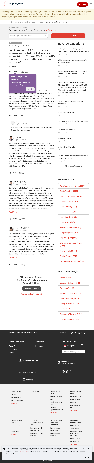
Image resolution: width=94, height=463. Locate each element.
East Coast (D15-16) (67, 288)
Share (25, 72)
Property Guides (16, 397)
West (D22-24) (65, 309)
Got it (30, 89)
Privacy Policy (24, 451)
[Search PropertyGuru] (83, 352)
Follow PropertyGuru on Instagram (71, 332)
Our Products (13, 349)
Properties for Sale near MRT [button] (36, 429)
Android (29, 332)
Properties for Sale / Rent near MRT (36, 422)
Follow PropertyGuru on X (82, 333)
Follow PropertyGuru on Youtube (75, 332)
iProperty (28, 380)
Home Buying (68, 212)
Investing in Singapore (70, 227)
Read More (13, 212)
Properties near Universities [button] (55, 429)
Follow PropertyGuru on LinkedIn (78, 332)
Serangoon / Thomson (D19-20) (71, 314)
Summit (28, 372)
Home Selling (67, 222)
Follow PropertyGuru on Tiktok (84, 333)
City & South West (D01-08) (70, 298)
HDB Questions (68, 207)
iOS (37, 332)
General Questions (69, 201)
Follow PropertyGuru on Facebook (67, 332)
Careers (12, 353)
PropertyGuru (16, 391)
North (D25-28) (65, 278)
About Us (12, 346)
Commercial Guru (28, 360)
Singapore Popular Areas (75, 421)
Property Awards (66, 362)
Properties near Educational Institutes (56, 422)
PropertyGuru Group (16, 341)
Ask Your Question (32, 289)
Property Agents (68, 238)
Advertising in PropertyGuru (72, 186)
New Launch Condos (17, 426)
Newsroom (39, 346)
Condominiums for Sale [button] (56, 403)
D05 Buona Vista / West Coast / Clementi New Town (76, 433)
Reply (23, 115)
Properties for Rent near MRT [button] (36, 435)
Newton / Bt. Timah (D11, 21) (70, 293)
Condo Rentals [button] (75, 400)
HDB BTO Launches (17, 400)
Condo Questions (15, 43)
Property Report (66, 371)
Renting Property (68, 256)
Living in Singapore (69, 233)
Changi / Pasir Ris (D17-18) (69, 304)
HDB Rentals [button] (74, 397)
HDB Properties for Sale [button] (56, 398)
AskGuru (13, 394)
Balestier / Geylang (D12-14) (70, 283)
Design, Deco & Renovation (71, 196)
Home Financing (68, 217)
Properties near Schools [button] (55, 435)
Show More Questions (73, 166)
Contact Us (39, 341)
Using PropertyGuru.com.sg (72, 261)
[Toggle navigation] (90, 4)
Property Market (68, 251)
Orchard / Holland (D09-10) (69, 319)
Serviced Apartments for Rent (75, 405)
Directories (34, 391)
